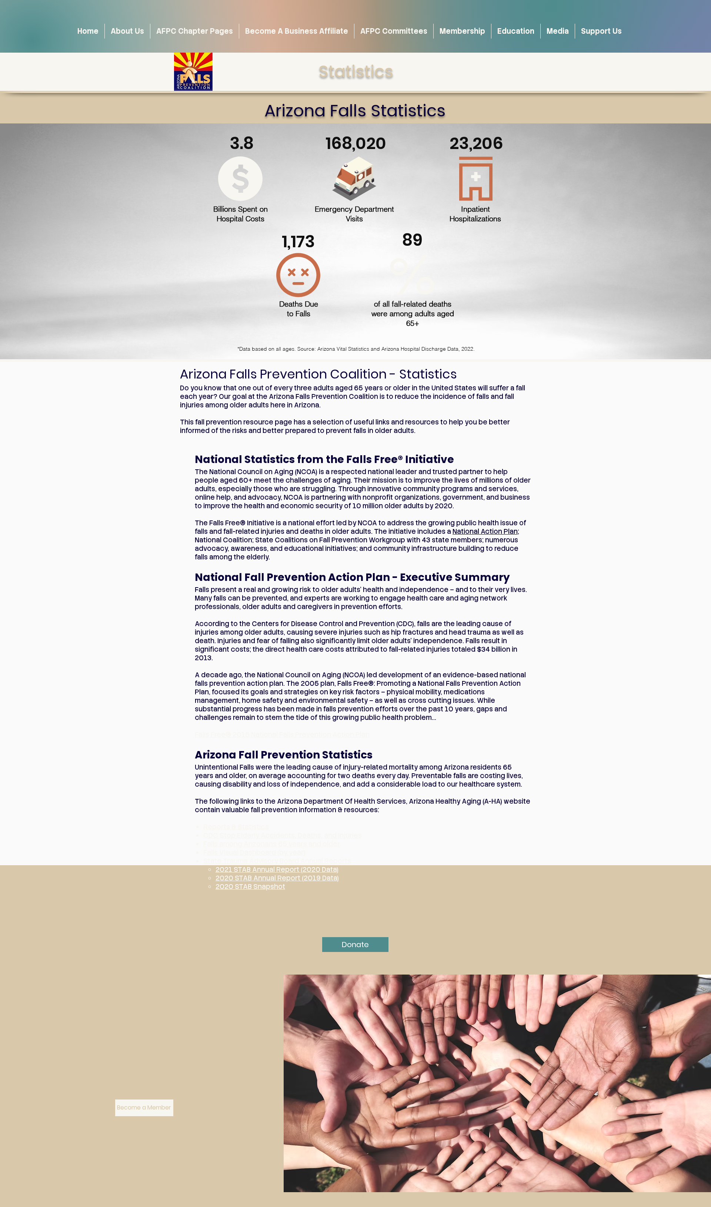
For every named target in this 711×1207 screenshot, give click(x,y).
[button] (558, 31)
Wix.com (401, 1196)
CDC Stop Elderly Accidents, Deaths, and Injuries (282, 835)
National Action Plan (485, 531)
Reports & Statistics (236, 827)
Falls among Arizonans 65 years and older (271, 844)
